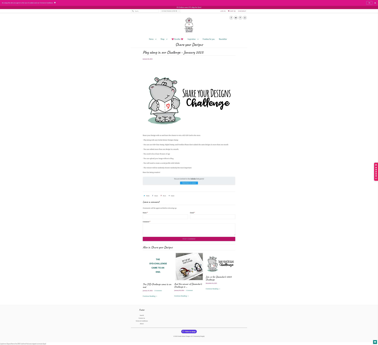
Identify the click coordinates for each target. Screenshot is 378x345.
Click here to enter (189, 183)
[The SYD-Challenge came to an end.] (157, 266)
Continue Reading (149, 296)
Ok (369, 3)
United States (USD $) (170, 11)
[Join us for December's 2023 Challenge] (220, 263)
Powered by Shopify (199, 336)
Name (145, 213)
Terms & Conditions (142, 321)
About (142, 323)
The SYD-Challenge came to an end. (157, 285)
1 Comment (189, 290)
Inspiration (192, 39)
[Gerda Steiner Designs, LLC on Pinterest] (240, 17)
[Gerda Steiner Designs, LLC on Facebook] (231, 17)
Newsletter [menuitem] (223, 39)
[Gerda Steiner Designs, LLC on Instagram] (245, 17)
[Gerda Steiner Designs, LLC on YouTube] (236, 17)
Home (151, 39)
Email (192, 213)
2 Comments (158, 290)
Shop (163, 39)
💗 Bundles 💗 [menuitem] (177, 39)
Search (142, 315)
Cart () (232, 11)
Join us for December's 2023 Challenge (218, 278)
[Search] (133, 11)
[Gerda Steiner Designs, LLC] (189, 25)
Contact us (142, 318)
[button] (376, 172)
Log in (223, 11)
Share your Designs (189, 44)
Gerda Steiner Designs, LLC (185, 336)
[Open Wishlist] (375, 342)
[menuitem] (153, 39)
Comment (146, 221)
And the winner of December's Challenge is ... (188, 285)
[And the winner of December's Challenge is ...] (189, 266)
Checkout (242, 11)
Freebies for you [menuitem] (209, 39)
